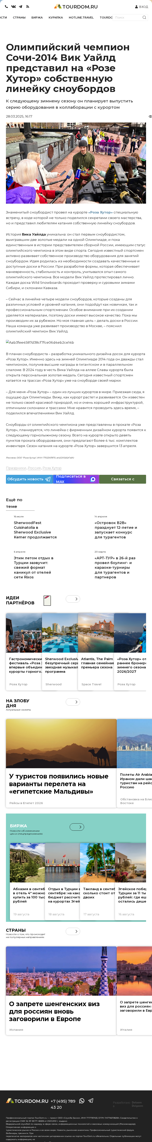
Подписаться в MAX (71, 479)
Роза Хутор (52, 468)
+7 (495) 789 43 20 (63, 1104)
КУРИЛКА (56, 17)
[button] (69, 598)
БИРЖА (37, 17)
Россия (34, 468)
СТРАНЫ (19, 17)
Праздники (16, 468)
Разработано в (128, 1104)
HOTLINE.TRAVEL (81, 17)
